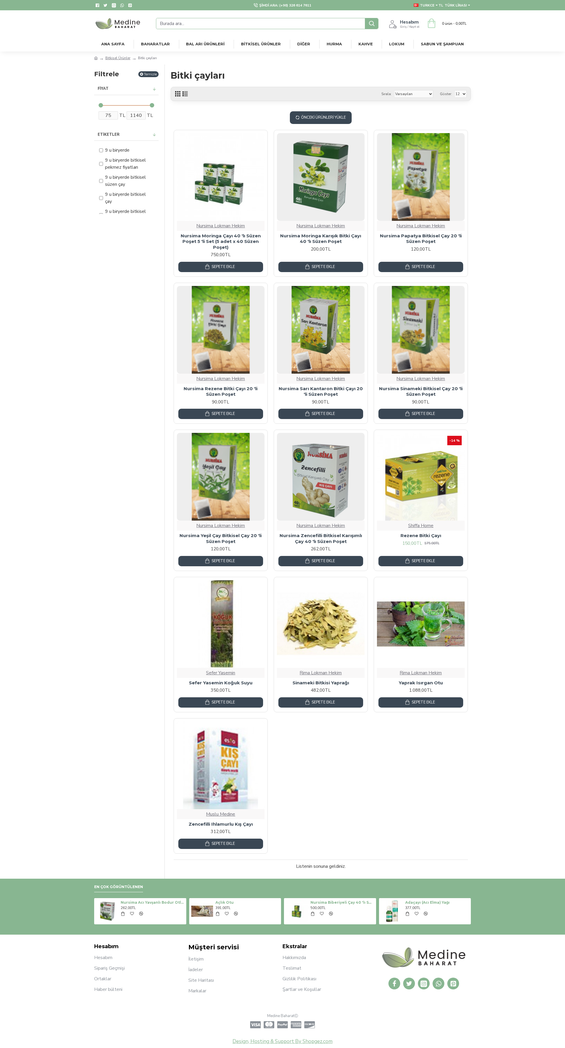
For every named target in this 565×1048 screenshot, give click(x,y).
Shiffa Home (420, 525)
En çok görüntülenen (118, 887)
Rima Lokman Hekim (321, 673)
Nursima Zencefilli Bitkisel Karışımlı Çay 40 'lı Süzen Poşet (321, 538)
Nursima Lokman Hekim (220, 226)
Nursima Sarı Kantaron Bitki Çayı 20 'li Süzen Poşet (321, 391)
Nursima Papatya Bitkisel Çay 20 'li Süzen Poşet (421, 238)
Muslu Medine (220, 814)
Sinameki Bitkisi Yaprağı (321, 683)
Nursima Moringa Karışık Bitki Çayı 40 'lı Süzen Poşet (320, 238)
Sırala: (386, 94)
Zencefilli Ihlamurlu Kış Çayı (221, 824)
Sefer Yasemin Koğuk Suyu (220, 683)
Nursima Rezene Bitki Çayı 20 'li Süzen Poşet (220, 391)
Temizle (150, 74)
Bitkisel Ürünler (117, 58)
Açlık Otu (224, 902)
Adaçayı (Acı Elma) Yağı (427, 902)
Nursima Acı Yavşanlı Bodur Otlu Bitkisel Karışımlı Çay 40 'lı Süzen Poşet (152, 902)
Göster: (446, 94)
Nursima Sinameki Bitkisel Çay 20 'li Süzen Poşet (421, 391)
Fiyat (103, 88)
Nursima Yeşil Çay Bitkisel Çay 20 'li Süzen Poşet (221, 538)
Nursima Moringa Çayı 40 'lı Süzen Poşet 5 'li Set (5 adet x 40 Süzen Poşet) (221, 241)
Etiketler (108, 134)
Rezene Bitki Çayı (421, 535)
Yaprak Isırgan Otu (421, 683)
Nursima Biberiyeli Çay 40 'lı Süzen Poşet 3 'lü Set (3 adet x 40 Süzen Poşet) (342, 902)
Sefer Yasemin (220, 673)
